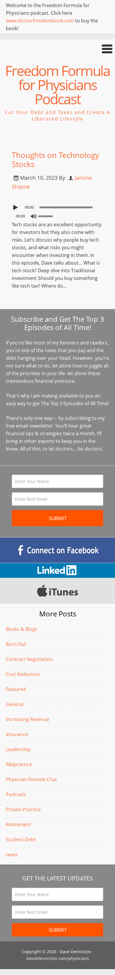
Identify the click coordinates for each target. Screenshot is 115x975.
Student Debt (21, 839)
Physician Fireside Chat (31, 779)
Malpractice (19, 764)
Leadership (18, 749)
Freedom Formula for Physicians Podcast (57, 84)
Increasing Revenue (27, 719)
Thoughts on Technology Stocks (55, 159)
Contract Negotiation (29, 659)
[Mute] (34, 216)
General (15, 704)
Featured (16, 689)
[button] (57, 49)
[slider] (47, 216)
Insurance (17, 734)
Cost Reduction (23, 674)
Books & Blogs (21, 629)
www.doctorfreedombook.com (40, 20)
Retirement (18, 824)
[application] (57, 206)
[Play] (16, 207)
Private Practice (23, 809)
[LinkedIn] (57, 570)
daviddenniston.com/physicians (57, 958)
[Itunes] (57, 590)
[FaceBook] (57, 550)
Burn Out (16, 644)
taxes (12, 854)
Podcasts (16, 794)
